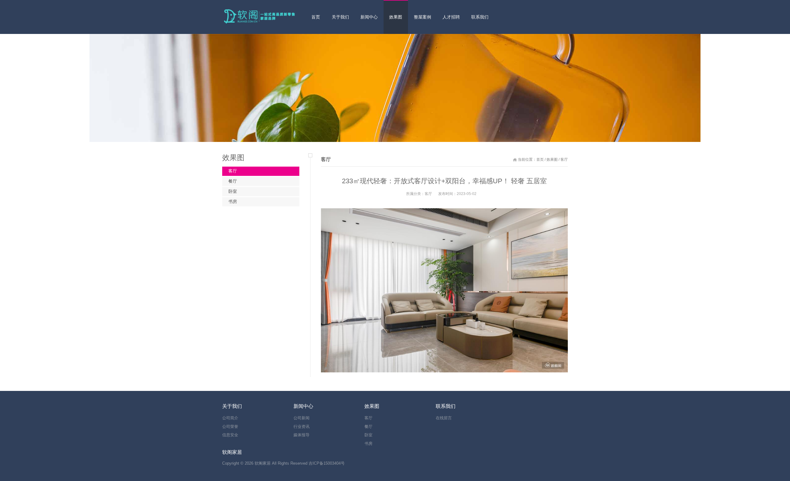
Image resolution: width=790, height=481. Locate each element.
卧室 (232, 191)
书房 (232, 201)
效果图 (552, 159)
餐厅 (232, 181)
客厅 (232, 170)
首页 (540, 159)
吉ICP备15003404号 (327, 463)
